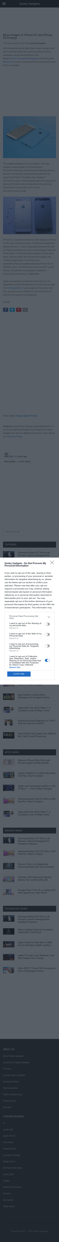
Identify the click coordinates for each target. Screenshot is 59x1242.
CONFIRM (19, 674)
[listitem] (29, 617)
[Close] (53, 563)
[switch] (47, 624)
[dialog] (29, 621)
